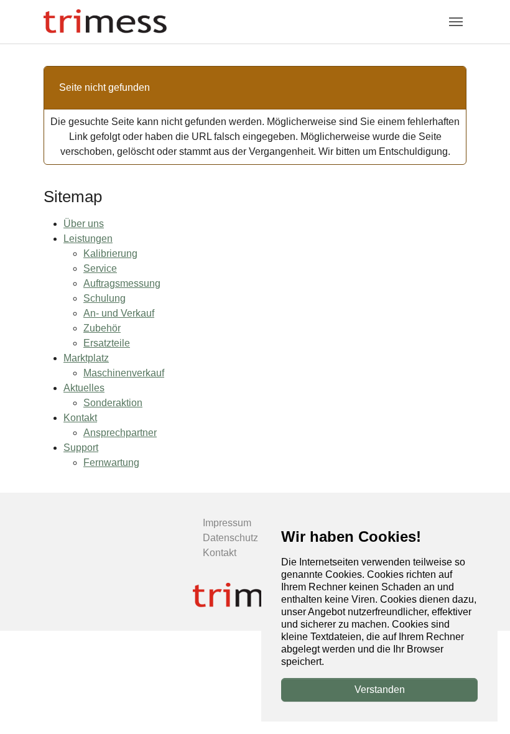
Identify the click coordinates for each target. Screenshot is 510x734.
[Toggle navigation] (455, 21)
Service (100, 268)
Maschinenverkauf (123, 373)
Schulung (104, 298)
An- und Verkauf (118, 313)
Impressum (227, 523)
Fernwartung (111, 462)
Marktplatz (86, 358)
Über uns (83, 223)
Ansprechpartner (120, 432)
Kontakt (80, 417)
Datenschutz (230, 537)
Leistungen (88, 238)
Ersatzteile (106, 343)
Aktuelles (83, 388)
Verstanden (380, 689)
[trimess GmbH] (255, 595)
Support (80, 447)
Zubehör (102, 328)
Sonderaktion (112, 402)
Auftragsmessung (121, 283)
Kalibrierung (110, 253)
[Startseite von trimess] (105, 21)
